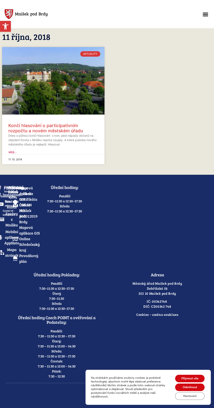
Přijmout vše (189, 378)
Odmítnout (190, 387)
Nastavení (190, 396)
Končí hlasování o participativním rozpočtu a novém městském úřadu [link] (45, 128)
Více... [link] (12, 152)
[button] (205, 14)
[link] (5, 26)
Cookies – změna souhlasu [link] (157, 314)
